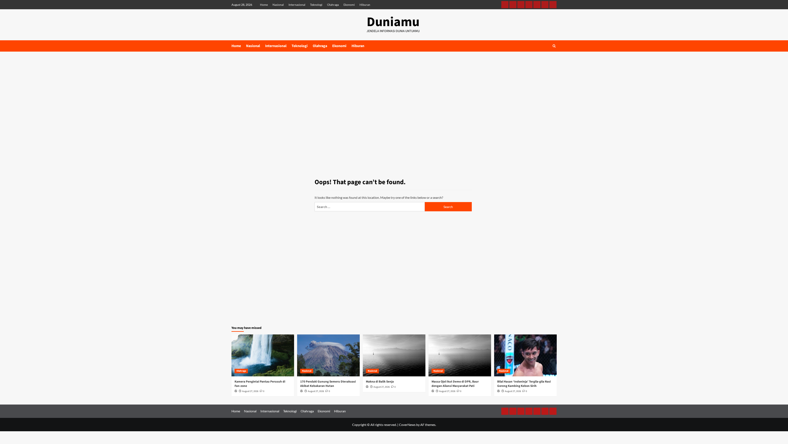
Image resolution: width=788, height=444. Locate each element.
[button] (554, 46)
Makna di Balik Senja (380, 381)
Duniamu (393, 22)
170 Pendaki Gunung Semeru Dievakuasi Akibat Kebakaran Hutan (328, 383)
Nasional (278, 4)
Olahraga (333, 4)
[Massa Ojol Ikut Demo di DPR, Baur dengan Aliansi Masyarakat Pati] (459, 355)
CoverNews (407, 425)
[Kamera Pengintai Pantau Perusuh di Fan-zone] (262, 355)
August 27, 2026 (250, 391)
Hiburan (365, 4)
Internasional (297, 4)
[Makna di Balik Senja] (394, 355)
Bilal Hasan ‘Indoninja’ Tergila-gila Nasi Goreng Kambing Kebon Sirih (524, 383)
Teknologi (316, 4)
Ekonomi (349, 4)
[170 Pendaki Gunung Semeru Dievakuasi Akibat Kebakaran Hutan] (328, 355)
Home (264, 4)
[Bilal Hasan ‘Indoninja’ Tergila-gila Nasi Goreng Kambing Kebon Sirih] (525, 355)
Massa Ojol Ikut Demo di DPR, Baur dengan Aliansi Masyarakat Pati (455, 383)
